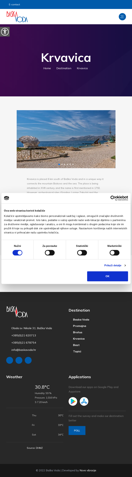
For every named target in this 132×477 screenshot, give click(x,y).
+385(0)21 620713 (23, 335)
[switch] (50, 252)
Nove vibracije (88, 470)
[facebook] (105, 4)
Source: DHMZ (35, 447)
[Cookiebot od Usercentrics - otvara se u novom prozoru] (113, 198)
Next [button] (110, 139)
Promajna (78, 325)
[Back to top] (121, 473)
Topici (75, 350)
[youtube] (122, 4)
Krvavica (77, 338)
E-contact (14, 4)
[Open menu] (122, 16)
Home (48, 68)
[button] (59, 164)
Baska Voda (79, 319)
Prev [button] (22, 139)
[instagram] (113, 4)
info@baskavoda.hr (23, 350)
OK (107, 276)
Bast (75, 344)
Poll (77, 430)
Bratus (76, 332)
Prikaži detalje (113, 265)
